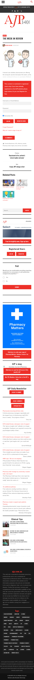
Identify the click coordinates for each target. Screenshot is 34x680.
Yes (7, 277)
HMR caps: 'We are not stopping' (12, 458)
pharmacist (6, 636)
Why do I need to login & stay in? (12, 130)
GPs (16, 143)
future (26, 623)
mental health (19, 630)
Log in (11, 254)
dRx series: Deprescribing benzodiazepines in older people (18, 522)
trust (16, 145)
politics (6, 646)
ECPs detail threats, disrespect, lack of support (16, 424)
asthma (23, 614)
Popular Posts (18, 406)
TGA (17, 649)
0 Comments (8, 138)
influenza (20, 143)
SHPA (5, 649)
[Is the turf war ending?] (22, 183)
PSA (11, 646)
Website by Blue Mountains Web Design (16, 677)
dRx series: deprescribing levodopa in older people (20, 550)
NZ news (26, 630)
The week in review (8, 187)
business (12, 617)
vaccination (24, 145)
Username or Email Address (11, 100)
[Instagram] (17, 11)
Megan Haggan (8, 45)
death (10, 623)
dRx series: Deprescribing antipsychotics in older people (18, 541)
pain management (14, 633)
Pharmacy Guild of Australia (10, 643)
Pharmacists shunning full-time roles (13, 411)
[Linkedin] (15, 11)
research (16, 646)
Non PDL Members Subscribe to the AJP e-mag (17, 378)
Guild (9, 627)
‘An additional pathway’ (9, 487)
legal (12, 630)
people (24, 143)
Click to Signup (16, 392)
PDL (29, 633)
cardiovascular (25, 617)
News (4, 35)
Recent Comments (17, 401)
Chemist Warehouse (10, 143)
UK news (22, 649)
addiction (17, 614)
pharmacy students (24, 643)
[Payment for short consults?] (8, 194)
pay (21, 633)
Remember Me (8, 116)
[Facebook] (12, 11)
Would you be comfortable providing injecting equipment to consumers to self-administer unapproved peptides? (17, 272)
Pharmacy (6, 639)
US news (28, 649)
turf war (19, 145)
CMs (16, 620)
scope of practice (25, 646)
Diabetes (16, 623)
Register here (21, 121)
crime (5, 623)
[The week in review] (17, 58)
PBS (25, 633)
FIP (21, 623)
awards (5, 617)
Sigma (12, 145)
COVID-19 (27, 620)
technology (11, 649)
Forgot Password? (8, 127)
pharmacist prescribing (17, 636)
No (7, 281)
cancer (18, 617)
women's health (15, 652)
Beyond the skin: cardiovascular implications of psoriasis (19, 531)
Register (21, 254)
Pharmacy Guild (7, 145)
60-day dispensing (8, 614)
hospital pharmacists (18, 627)
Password (5, 108)
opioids (5, 633)
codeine (21, 620)
